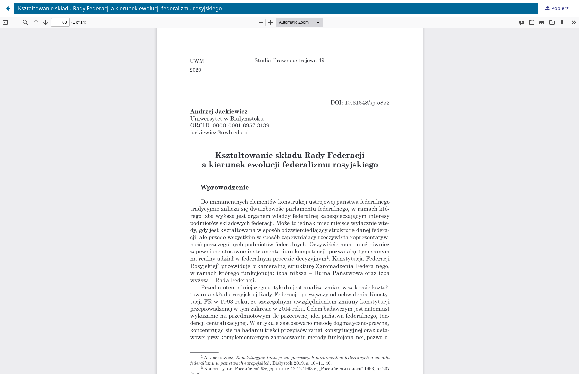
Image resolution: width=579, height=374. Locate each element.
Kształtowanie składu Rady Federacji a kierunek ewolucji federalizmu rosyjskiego (120, 8)
